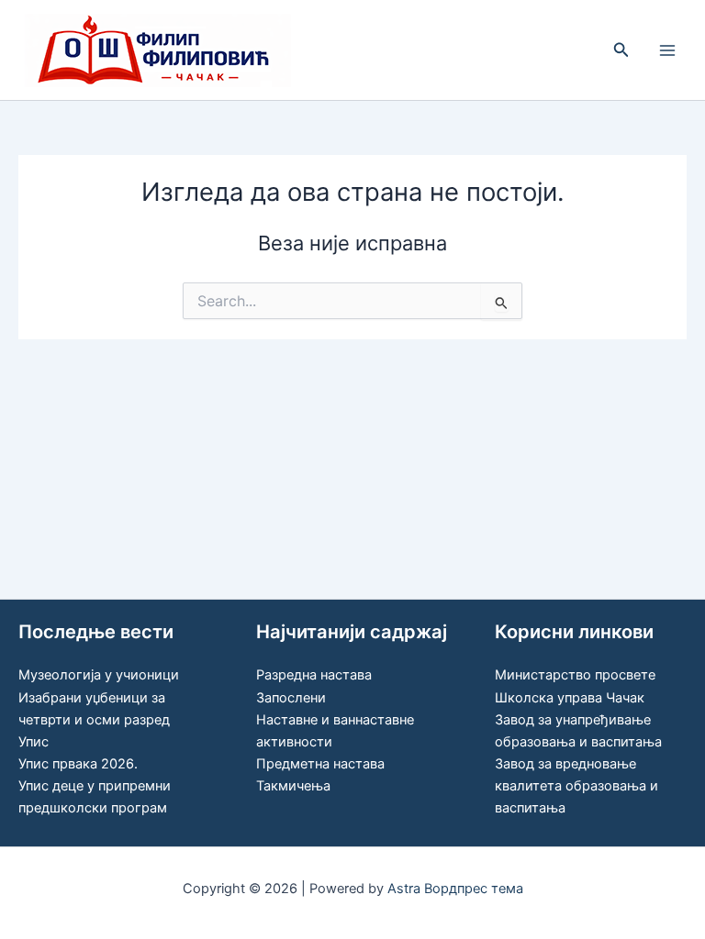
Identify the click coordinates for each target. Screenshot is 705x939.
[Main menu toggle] (667, 50)
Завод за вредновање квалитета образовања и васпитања (576, 786)
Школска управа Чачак (569, 698)
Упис (33, 742)
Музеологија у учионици (98, 675)
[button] (621, 50)
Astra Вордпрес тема (455, 888)
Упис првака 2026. (78, 764)
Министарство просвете (575, 675)
